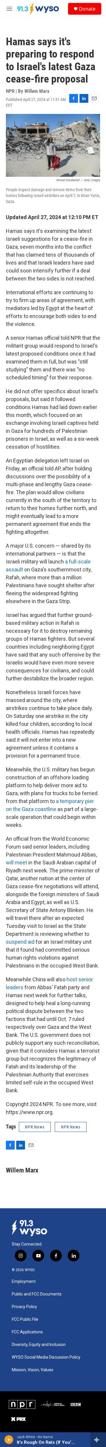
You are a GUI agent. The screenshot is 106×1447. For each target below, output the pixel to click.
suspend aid (20, 942)
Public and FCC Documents (37, 1294)
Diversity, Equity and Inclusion (39, 1344)
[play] (9, 1440)
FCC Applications (27, 1332)
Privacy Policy (24, 1307)
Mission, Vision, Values (32, 1370)
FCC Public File (25, 1319)
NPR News (34, 1127)
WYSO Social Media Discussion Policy (46, 1357)
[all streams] (98, 1439)
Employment (24, 1281)
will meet (16, 862)
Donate (87, 8)
